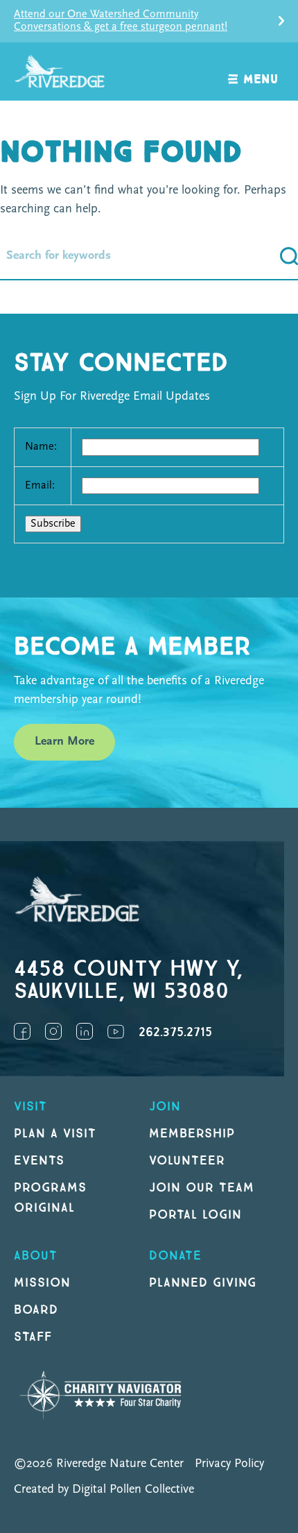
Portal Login (195, 1215)
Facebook (22, 1031)
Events (39, 1161)
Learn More (64, 742)
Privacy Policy (229, 1464)
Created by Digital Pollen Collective (104, 1490)
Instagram (53, 1031)
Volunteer (187, 1161)
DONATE (175, 1256)
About (36, 1256)
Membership (192, 1134)
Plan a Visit (55, 1134)
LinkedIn (84, 1031)
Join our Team (201, 1188)
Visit (30, 1107)
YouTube (115, 1031)
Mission (42, 1283)
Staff (33, 1337)
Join (165, 1107)
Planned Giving (202, 1283)
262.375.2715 (175, 1032)
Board (36, 1310)
